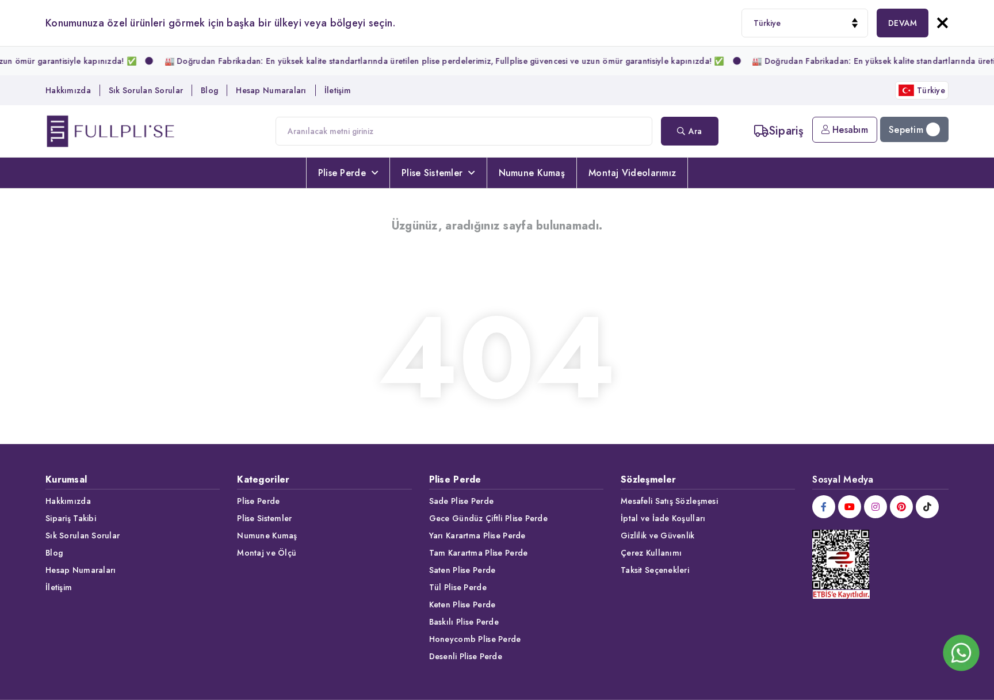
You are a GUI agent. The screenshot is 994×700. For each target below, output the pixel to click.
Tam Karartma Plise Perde (478, 553)
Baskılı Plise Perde (464, 622)
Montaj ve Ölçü (266, 553)
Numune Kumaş (532, 172)
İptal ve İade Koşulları (663, 518)
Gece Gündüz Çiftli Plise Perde (488, 518)
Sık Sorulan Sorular (146, 90)
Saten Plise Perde (462, 570)
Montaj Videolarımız (632, 172)
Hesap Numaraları (271, 90)
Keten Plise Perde (462, 604)
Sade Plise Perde (461, 501)
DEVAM (902, 23)
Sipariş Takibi (70, 518)
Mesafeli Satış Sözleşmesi (669, 501)
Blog (209, 90)
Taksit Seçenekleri (655, 570)
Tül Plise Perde (458, 587)
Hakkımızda (68, 90)
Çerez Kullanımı (651, 553)
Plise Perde (342, 172)
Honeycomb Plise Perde (475, 639)
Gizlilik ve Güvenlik (658, 535)
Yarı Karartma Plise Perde (477, 535)
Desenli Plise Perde (465, 656)
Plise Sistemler (432, 172)
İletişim (337, 90)
